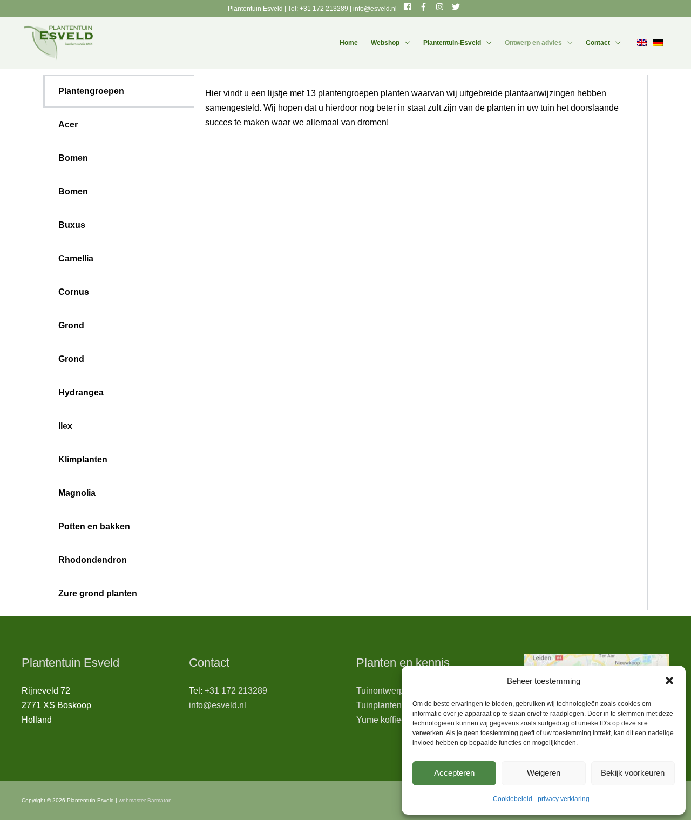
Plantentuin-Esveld (452, 42)
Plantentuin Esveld (256, 8)
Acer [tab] (68, 124)
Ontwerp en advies (533, 42)
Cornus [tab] (73, 292)
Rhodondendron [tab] (92, 559)
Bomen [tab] (73, 158)
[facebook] (410, 7)
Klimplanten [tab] (82, 459)
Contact (598, 42)
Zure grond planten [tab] (97, 593)
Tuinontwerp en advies (399, 690)
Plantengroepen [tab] (91, 91)
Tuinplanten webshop (397, 705)
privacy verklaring (564, 799)
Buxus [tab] (71, 225)
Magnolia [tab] (77, 493)
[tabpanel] (420, 114)
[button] (669, 680)
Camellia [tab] (75, 258)
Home (349, 42)
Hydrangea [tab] (81, 392)
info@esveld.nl (375, 8)
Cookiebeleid (512, 799)
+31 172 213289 (324, 8)
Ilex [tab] (65, 426)
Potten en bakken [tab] (94, 526)
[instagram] (443, 7)
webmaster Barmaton (145, 800)
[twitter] (457, 7)
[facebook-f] (426, 7)
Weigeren (543, 772)
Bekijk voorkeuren (633, 772)
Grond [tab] (71, 325)
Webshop (385, 42)
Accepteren (454, 772)
